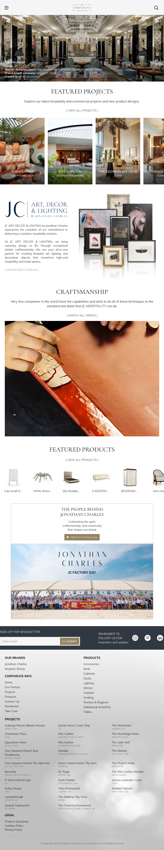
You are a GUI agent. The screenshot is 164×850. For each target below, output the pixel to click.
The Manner (119, 751)
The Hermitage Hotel (125, 734)
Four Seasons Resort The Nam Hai (27, 763)
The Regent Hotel (123, 763)
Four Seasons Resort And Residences (21, 753)
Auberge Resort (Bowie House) (25, 725)
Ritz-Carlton (66, 734)
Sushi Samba (66, 780)
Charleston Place (16, 734)
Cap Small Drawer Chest (13, 491)
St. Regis (64, 771)
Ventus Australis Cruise (127, 780)
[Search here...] (156, 7)
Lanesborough (14, 797)
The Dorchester (122, 725)
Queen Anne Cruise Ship (74, 725)
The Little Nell (120, 742)
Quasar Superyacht (17, 805)
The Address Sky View (72, 797)
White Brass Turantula (42, 491)
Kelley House (13, 788)
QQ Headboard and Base (72, 491)
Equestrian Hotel (15, 742)
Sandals (63, 751)
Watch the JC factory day (84, 537)
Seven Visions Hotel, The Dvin (77, 763)
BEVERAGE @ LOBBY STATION (130, 491)
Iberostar (10, 771)
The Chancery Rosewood (74, 805)
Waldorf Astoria (122, 788)
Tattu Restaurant (69, 788)
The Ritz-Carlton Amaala (127, 771)
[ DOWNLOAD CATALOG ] (22, 269)
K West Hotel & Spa (18, 780)
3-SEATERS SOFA (101, 491)
